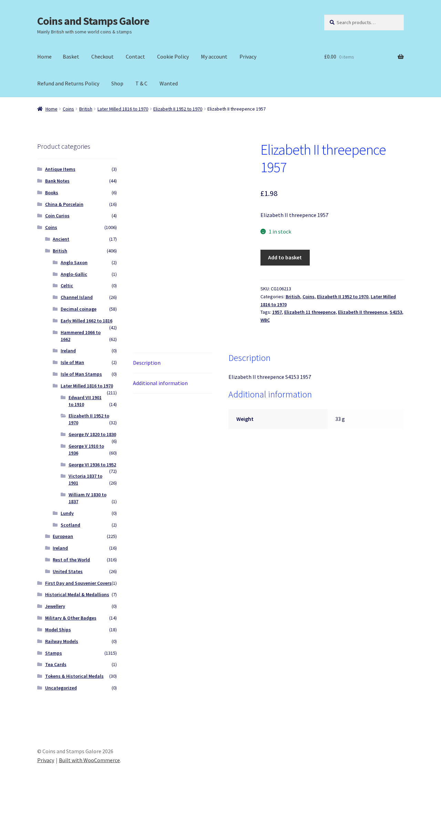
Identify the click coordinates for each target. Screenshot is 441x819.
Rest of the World (71, 560)
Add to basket (285, 257)
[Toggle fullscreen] (24, 805)
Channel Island (77, 297)
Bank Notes (57, 181)
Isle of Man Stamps (81, 374)
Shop (117, 83)
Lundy (67, 513)
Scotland (70, 525)
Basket (71, 56)
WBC (265, 320)
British (85, 109)
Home (44, 56)
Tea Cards (55, 664)
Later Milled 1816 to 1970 (123, 109)
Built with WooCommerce (89, 760)
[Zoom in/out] (8, 805)
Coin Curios (57, 215)
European (63, 536)
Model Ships (58, 629)
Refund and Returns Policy (68, 83)
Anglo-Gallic (74, 274)
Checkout (102, 56)
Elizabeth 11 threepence (310, 312)
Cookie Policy (173, 56)
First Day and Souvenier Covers (78, 583)
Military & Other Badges (70, 618)
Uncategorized (61, 688)
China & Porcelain (64, 204)
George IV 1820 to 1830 (92, 434)
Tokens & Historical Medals (74, 676)
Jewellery (55, 606)
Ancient (61, 239)
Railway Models (61, 641)
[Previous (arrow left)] (8, 815)
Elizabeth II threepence (362, 312)
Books (51, 192)
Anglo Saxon (74, 262)
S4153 (396, 312)
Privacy (247, 56)
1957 (277, 312)
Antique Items (60, 169)
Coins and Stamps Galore (93, 21)
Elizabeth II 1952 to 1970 (177, 109)
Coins (68, 109)
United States (68, 571)
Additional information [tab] (160, 383)
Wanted (169, 83)
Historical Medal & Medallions (77, 594)
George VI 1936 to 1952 (92, 465)
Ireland (68, 351)
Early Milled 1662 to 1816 (86, 321)
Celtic (67, 285)
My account (214, 56)
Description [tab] (147, 362)
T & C (141, 83)
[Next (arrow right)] (24, 815)
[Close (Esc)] (57, 805)
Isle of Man (72, 362)
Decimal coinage (78, 309)
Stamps (53, 653)
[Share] (41, 805)
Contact (135, 56)
